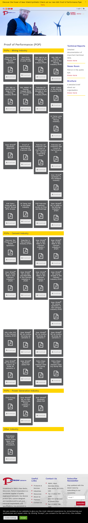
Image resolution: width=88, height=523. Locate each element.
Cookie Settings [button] (10, 518)
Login (78, 8)
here (43, 5)
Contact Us (38, 502)
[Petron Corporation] (9, 13)
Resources (37, 494)
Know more (72, 61)
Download (11, 77)
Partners (37, 500)
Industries (37, 491)
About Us (37, 497)
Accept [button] (23, 518)
